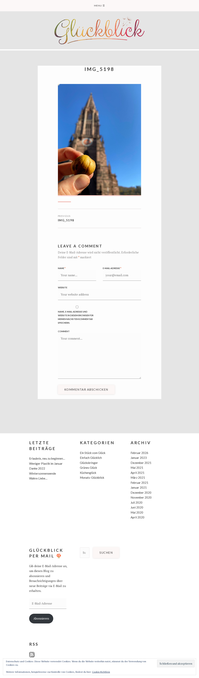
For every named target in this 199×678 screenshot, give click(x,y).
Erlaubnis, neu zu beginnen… (47, 458)
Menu (99, 5)
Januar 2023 (139, 457)
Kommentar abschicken (86, 389)
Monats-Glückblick (92, 477)
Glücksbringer (89, 462)
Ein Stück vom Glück (92, 453)
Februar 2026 (139, 453)
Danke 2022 (37, 468)
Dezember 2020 (141, 492)
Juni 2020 (137, 507)
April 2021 (137, 472)
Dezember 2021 (141, 462)
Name (61, 268)
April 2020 (137, 517)
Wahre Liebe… (38, 478)
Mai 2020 (137, 512)
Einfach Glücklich (91, 457)
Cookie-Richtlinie (101, 671)
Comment (64, 331)
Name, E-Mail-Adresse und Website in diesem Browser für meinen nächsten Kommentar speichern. (75, 317)
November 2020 (141, 497)
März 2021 (138, 477)
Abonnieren (41, 618)
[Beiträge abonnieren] (32, 656)
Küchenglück (88, 472)
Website (62, 287)
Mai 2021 (137, 467)
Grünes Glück (88, 467)
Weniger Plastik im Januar (46, 463)
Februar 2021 (139, 482)
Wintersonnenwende (42, 473)
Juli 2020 (136, 502)
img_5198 (66, 220)
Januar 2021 (139, 487)
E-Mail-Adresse (112, 268)
